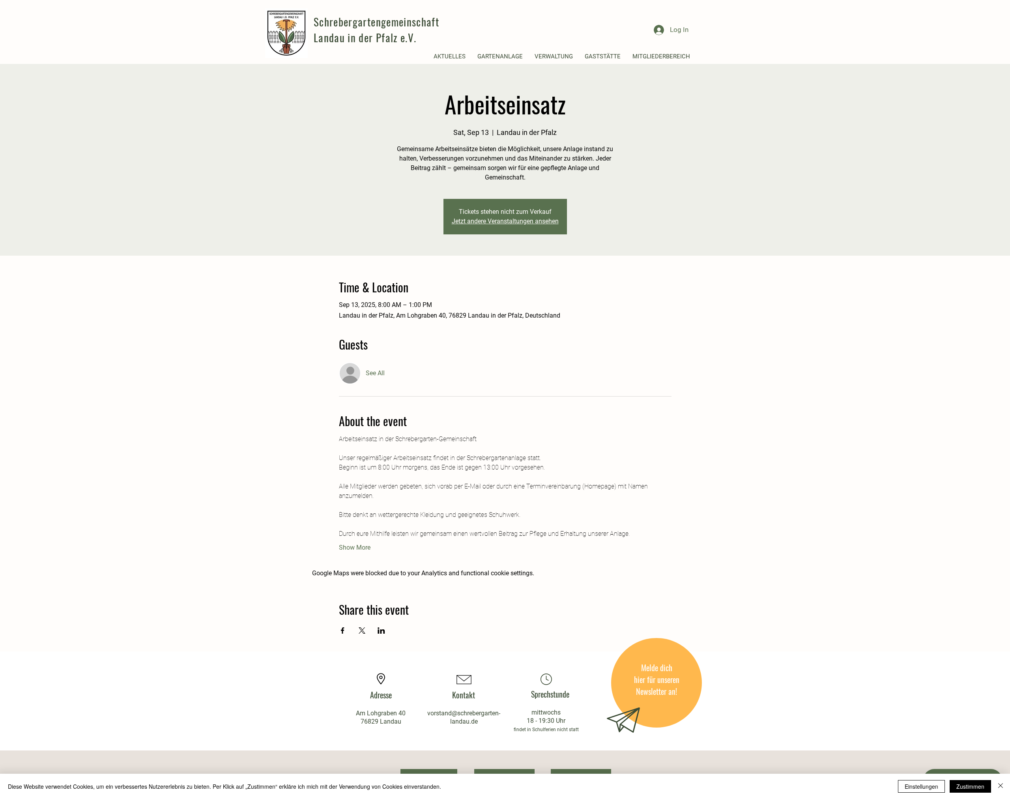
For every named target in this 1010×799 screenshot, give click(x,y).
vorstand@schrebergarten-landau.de (463, 717)
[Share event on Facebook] (342, 630)
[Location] (546, 679)
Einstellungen (921, 786)
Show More (354, 547)
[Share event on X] (362, 630)
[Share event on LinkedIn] (381, 630)
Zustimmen (970, 786)
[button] (449, 56)
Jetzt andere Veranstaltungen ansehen (505, 221)
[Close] (1000, 786)
